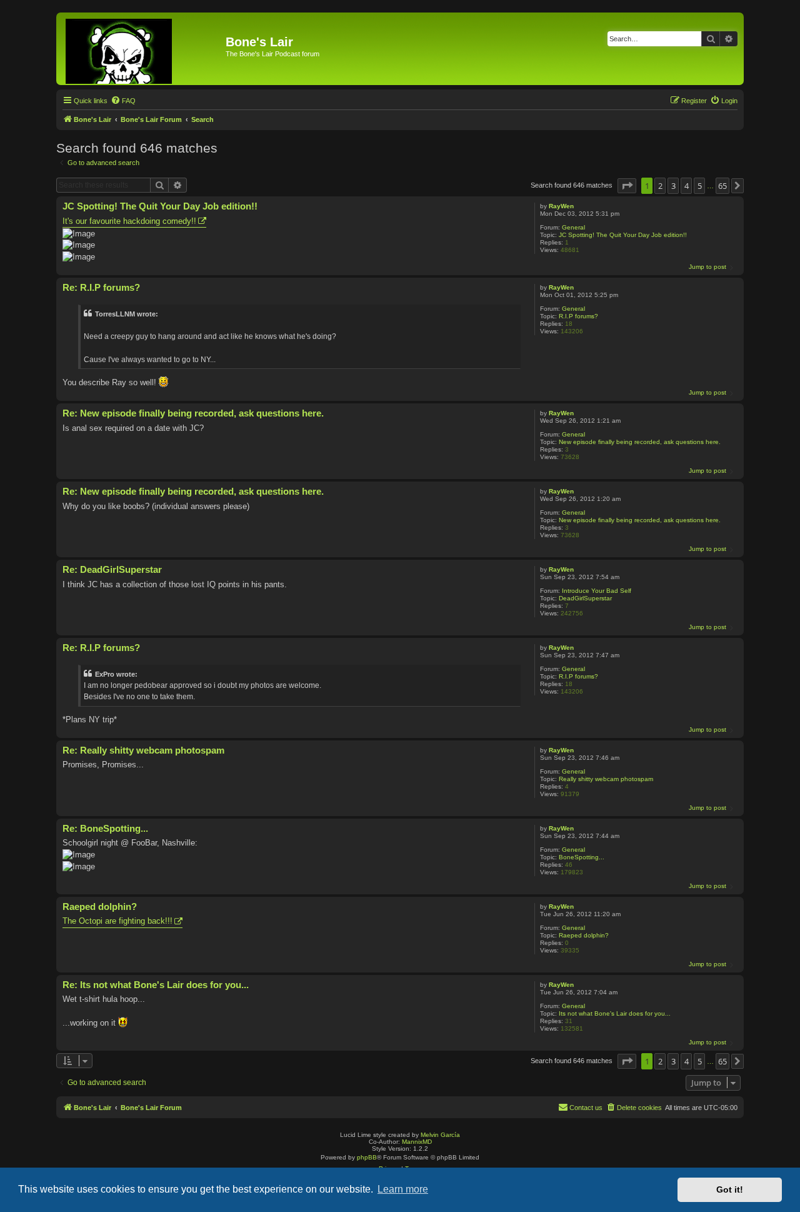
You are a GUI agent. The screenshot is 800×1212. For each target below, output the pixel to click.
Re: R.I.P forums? (101, 287)
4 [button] (686, 185)
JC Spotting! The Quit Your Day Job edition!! (623, 234)
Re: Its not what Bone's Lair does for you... (155, 984)
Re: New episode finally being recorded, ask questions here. (193, 413)
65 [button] (722, 185)
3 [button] (673, 185)
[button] (627, 185)
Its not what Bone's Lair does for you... (615, 1013)
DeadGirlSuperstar (585, 598)
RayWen (561, 206)
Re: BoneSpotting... (105, 828)
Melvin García (440, 1134)
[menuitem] (123, 100)
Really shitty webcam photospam (606, 778)
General (573, 227)
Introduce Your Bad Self (596, 590)
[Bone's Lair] (142, 49)
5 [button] (700, 185)
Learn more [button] (403, 1189)
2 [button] (660, 185)
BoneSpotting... (581, 857)
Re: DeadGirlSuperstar (112, 569)
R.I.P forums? (578, 316)
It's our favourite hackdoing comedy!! (129, 221)
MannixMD (417, 1141)
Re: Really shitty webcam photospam (143, 750)
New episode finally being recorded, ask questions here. (640, 441)
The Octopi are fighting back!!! (117, 921)
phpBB (367, 1157)
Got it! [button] (729, 1189)
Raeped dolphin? (584, 935)
